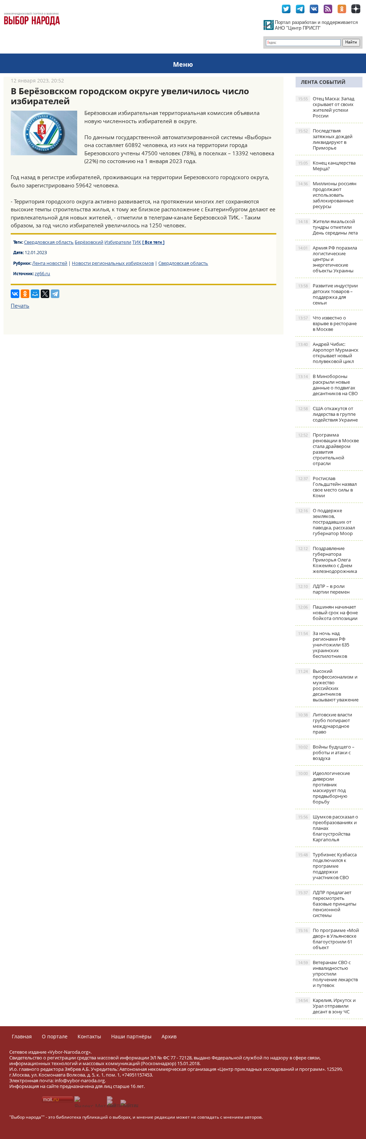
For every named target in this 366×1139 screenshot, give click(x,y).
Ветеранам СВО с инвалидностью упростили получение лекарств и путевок (328, 973)
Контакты (89, 1036)
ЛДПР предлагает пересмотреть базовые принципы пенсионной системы (327, 903)
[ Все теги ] (153, 243)
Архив (169, 1036)
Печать (20, 305)
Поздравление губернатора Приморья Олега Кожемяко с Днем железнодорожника (327, 559)
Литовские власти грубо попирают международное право (325, 723)
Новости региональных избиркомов (113, 263)
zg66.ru (42, 273)
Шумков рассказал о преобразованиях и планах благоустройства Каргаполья (328, 828)
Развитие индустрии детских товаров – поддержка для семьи (328, 294)
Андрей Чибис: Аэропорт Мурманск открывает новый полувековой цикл (328, 352)
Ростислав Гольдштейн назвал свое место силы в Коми (327, 487)
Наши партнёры (131, 1036)
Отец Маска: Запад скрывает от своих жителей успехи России (326, 107)
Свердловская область (49, 242)
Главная (22, 1036)
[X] (45, 293)
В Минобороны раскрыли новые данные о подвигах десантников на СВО (328, 385)
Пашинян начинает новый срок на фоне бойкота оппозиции (328, 612)
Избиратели (117, 242)
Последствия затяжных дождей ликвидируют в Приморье (325, 139)
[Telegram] (55, 293)
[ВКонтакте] (15, 293)
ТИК (136, 242)
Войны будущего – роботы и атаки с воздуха (326, 752)
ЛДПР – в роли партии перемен (324, 589)
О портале (55, 1036)
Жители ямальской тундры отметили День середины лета (328, 227)
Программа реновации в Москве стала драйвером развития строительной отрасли (328, 449)
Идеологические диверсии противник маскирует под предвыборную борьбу (324, 787)
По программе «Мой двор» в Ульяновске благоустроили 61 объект (328, 939)
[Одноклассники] (25, 293)
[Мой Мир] (35, 293)
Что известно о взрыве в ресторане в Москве (327, 323)
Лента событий (323, 82)
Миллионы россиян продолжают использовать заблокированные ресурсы (327, 195)
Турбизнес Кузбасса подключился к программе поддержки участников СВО (327, 866)
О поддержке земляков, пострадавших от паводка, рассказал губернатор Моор (326, 521)
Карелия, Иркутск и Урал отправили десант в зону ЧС (327, 1006)
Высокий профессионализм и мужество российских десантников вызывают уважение (328, 685)
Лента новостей (49, 263)
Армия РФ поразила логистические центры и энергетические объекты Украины (327, 259)
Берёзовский (89, 242)
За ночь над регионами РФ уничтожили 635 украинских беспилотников (323, 644)
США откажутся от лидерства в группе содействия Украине (328, 414)
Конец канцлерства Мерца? (327, 166)
